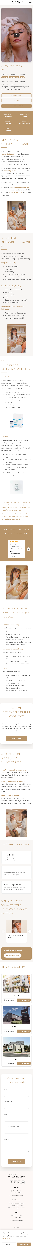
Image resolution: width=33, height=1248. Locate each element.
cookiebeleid (6, 1238)
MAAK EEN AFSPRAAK (16, 106)
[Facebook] (11, 1182)
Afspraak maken (24, 1000)
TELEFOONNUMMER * (11, 1126)
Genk (22, 77)
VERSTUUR (16, 1161)
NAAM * (6, 1089)
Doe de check (16, 738)
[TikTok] (19, 1182)
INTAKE (16, 101)
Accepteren (24, 1244)
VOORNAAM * (8, 1102)
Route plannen (10, 1000)
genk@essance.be (17, 1220)
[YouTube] (23, 1182)
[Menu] (30, 2)
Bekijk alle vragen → (12, 955)
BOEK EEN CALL (16, 95)
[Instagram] (15, 1182)
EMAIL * (7, 1114)
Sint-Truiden (14, 77)
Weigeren (9, 1244)
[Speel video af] (16, 35)
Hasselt (5, 77)
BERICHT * (7, 1139)
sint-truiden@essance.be (17, 1207)
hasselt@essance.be (17, 1195)
